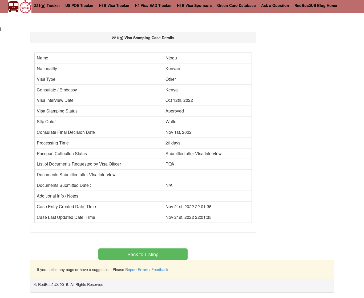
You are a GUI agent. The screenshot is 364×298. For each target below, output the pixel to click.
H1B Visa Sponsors (194, 5)
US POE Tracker (79, 5)
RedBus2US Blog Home (315, 5)
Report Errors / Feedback (146, 269)
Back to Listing (143, 254)
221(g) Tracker (47, 5)
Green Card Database (236, 5)
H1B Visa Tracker (114, 5)
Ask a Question (275, 5)
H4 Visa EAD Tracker (153, 5)
